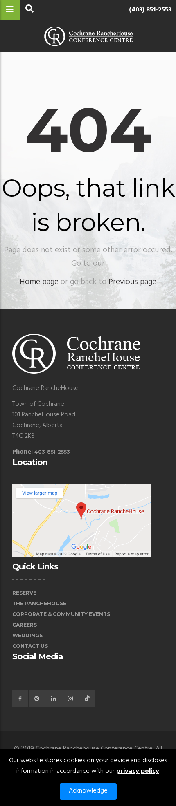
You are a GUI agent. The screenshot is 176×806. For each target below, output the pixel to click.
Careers (24, 625)
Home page (39, 282)
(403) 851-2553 (150, 9)
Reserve (24, 593)
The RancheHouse (39, 603)
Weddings (27, 635)
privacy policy (137, 771)
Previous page (132, 282)
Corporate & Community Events (61, 614)
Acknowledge (88, 791)
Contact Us (30, 646)
